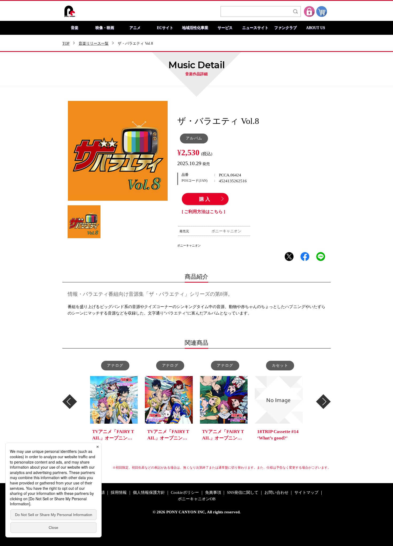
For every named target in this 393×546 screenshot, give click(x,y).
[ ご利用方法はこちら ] (203, 212)
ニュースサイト (255, 28)
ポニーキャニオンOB (196, 499)
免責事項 (213, 493)
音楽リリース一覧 (94, 44)
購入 (205, 199)
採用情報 (119, 493)
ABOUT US (315, 28)
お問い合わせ (276, 493)
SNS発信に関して (242, 493)
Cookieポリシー (185, 493)
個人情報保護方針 (149, 493)
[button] (69, 401)
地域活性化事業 (195, 28)
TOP (66, 44)
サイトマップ (306, 493)
